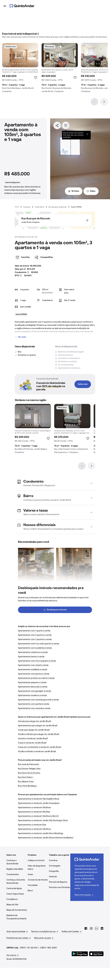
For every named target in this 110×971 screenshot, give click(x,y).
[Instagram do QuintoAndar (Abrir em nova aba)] (91, 928)
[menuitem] (17, 206)
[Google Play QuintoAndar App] (80, 953)
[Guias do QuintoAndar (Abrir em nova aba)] (96, 928)
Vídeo (92, 191)
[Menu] (5, 6)
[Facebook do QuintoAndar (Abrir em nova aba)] (85, 928)
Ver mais (22, 337)
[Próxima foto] (33, 55)
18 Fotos (75, 191)
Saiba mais (83, 384)
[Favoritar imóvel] (65, 125)
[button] (55, 483)
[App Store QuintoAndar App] (96, 953)
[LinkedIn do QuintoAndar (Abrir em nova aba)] (102, 928)
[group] (20, 69)
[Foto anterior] (7, 55)
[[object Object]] (87, 134)
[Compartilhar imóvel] (57, 125)
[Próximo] (104, 101)
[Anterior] (94, 101)
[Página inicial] (22, 6)
